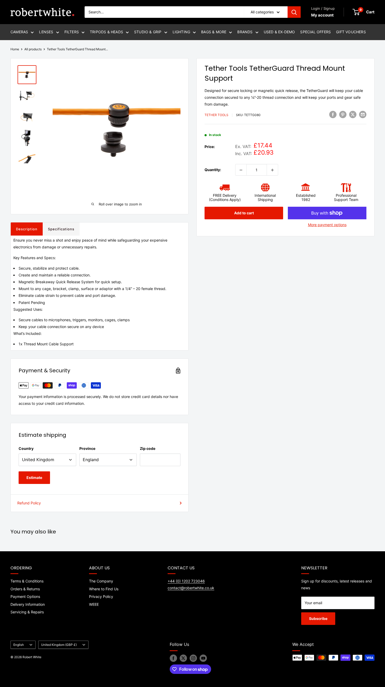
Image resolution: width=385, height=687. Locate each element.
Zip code (147, 448)
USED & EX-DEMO (279, 32)
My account (322, 15)
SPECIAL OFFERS (315, 32)
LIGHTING (181, 32)
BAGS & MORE (213, 32)
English (18, 645)
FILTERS (71, 32)
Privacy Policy (101, 596)
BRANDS (244, 32)
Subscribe (318, 618)
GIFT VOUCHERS (351, 32)
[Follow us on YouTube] (203, 658)
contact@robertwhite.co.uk (191, 588)
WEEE (94, 604)
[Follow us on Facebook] (173, 658)
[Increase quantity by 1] (272, 170)
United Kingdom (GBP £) (59, 645)
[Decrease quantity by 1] (240, 170)
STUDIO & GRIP (148, 32)
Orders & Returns (25, 589)
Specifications (61, 229)
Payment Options (25, 596)
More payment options (327, 224)
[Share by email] (362, 114)
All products (33, 49)
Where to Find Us (103, 589)
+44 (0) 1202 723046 (186, 581)
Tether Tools (216, 115)
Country (26, 448)
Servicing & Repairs (27, 612)
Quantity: (213, 169)
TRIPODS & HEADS (106, 32)
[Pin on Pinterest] (342, 114)
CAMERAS (19, 32)
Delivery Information (27, 604)
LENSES (46, 32)
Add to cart (244, 213)
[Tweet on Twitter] (352, 114)
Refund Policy (29, 503)
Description (26, 229)
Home (14, 49)
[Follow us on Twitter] (183, 658)
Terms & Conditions (26, 581)
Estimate (34, 477)
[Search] (294, 12)
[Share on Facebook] (333, 114)
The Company (101, 581)
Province (87, 448)
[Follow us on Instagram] (193, 658)
